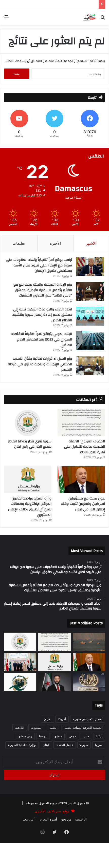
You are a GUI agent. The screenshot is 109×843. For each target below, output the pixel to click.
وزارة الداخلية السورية (22, 745)
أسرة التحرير (48, 819)
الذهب (53, 728)
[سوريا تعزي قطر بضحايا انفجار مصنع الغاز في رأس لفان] (27, 422)
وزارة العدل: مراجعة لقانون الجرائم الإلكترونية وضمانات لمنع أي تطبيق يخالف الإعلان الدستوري (29, 506)
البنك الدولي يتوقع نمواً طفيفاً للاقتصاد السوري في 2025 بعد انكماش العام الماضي (41, 339)
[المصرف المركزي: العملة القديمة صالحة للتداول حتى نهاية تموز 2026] (81, 422)
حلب (86, 736)
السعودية (36, 728)
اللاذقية (19, 728)
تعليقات (19, 243)
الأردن (47, 719)
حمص (72, 736)
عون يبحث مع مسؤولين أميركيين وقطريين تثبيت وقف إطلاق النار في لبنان (83, 504)
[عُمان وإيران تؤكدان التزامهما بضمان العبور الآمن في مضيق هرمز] (89, 642)
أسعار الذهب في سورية (87, 719)
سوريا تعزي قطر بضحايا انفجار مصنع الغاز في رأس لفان (29, 444)
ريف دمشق (25, 736)
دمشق (58, 736)
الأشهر (91, 243)
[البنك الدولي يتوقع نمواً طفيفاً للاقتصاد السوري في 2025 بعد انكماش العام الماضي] (90, 340)
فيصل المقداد (64, 745)
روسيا (43, 736)
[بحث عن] (102, 19)
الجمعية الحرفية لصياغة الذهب (83, 728)
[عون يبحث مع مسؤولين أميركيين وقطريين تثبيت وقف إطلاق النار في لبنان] (81, 479)
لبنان (46, 745)
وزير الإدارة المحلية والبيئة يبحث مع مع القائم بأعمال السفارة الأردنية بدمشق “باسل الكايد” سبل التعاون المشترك (42, 290)
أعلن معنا (29, 819)
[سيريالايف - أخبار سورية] (90, 17)
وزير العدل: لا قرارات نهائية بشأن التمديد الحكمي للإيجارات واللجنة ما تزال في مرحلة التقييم (40, 364)
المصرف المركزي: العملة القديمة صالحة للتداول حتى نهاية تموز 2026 (84, 446)
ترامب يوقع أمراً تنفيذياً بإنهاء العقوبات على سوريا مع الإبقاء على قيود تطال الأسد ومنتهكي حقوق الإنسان (39, 265)
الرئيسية (81, 819)
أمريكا (62, 719)
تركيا (99, 736)
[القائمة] (6, 19)
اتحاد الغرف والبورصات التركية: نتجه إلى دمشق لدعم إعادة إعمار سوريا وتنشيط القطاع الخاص (42, 315)
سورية (84, 745)
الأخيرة (55, 243)
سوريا (98, 745)
